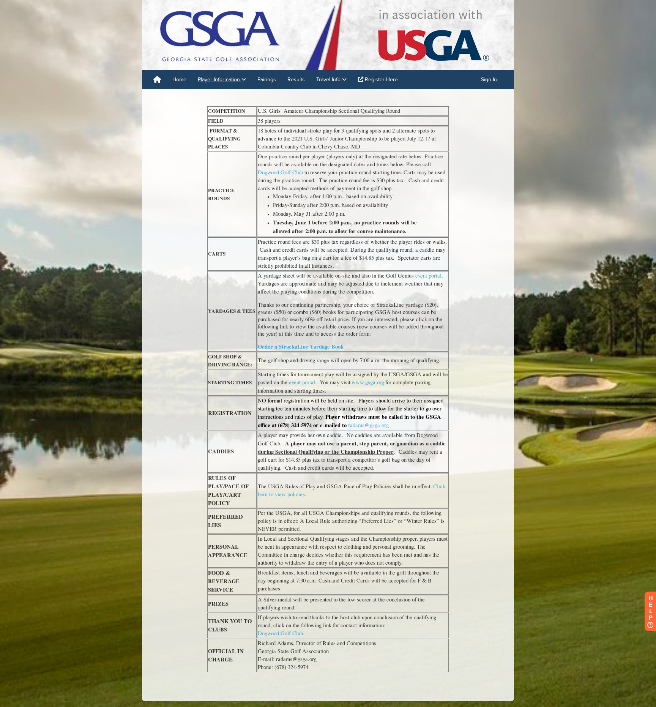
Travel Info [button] (329, 79)
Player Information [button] (219, 79)
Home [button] (179, 79)
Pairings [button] (266, 79)
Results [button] (296, 79)
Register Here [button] (380, 79)
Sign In (489, 79)
